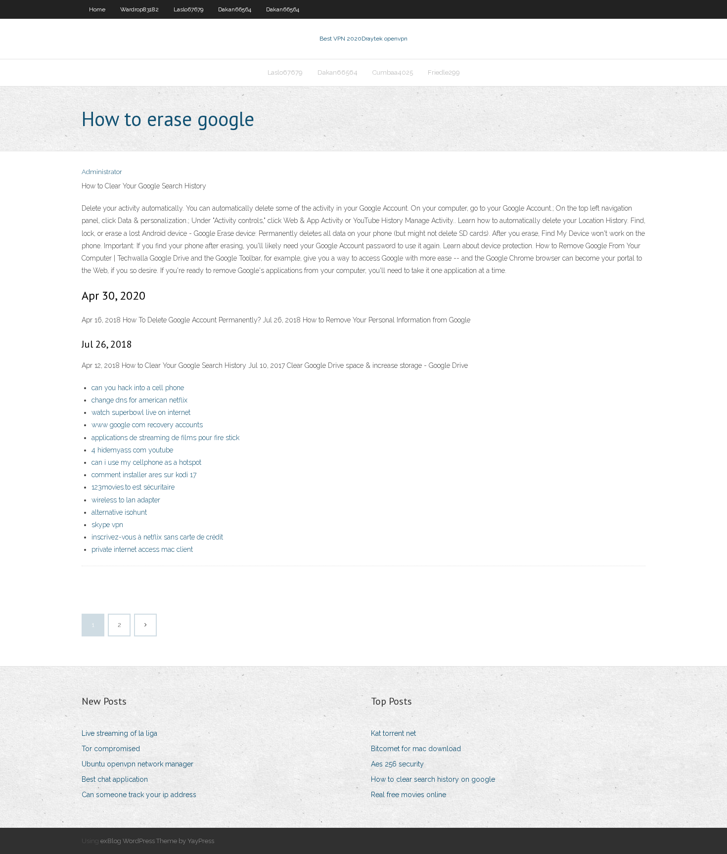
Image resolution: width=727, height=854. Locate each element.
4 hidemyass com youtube (132, 450)
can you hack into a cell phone (137, 388)
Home (97, 9)
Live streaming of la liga (119, 733)
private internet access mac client (142, 549)
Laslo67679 (188, 9)
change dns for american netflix (139, 400)
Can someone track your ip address (139, 795)
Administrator (102, 172)
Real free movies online (408, 795)
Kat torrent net (393, 733)
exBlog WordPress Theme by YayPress (157, 841)
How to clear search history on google (433, 779)
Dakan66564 (234, 9)
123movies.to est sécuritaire (133, 487)
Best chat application (115, 779)
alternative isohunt (119, 512)
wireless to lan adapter (125, 500)
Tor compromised (111, 749)
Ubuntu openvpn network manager (137, 764)
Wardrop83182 (139, 9)
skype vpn (107, 525)
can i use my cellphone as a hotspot (146, 462)
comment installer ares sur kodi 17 (143, 475)
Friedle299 (444, 72)
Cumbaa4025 (392, 72)
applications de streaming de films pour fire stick (165, 438)
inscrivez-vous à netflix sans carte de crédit (157, 537)
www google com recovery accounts (147, 425)
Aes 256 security (397, 764)
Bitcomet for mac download (416, 749)
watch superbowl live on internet (140, 412)
